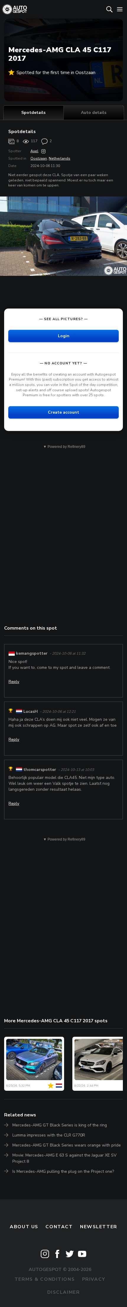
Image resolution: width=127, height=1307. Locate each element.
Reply (14, 681)
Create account (63, 412)
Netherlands (59, 158)
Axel (34, 151)
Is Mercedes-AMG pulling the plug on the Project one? (63, 1171)
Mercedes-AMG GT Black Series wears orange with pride (66, 1145)
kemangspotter (32, 653)
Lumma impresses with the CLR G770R (48, 1135)
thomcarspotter (39, 769)
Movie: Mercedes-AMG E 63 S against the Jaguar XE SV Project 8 (64, 1158)
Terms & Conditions (44, 1279)
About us (24, 1227)
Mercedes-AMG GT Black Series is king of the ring (59, 1125)
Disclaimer (63, 1292)
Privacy (93, 1279)
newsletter (98, 1227)
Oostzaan (38, 158)
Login (63, 335)
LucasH (30, 711)
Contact (59, 1227)
